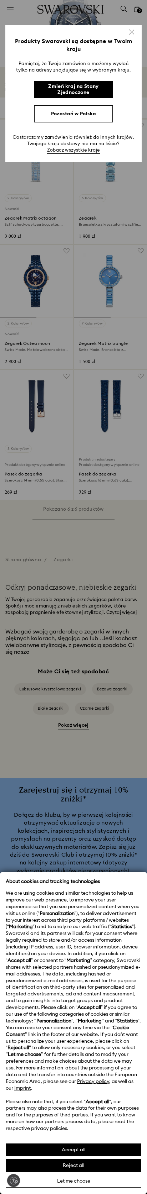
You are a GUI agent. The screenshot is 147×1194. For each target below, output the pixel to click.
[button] (131, 32)
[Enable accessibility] (13, 1180)
